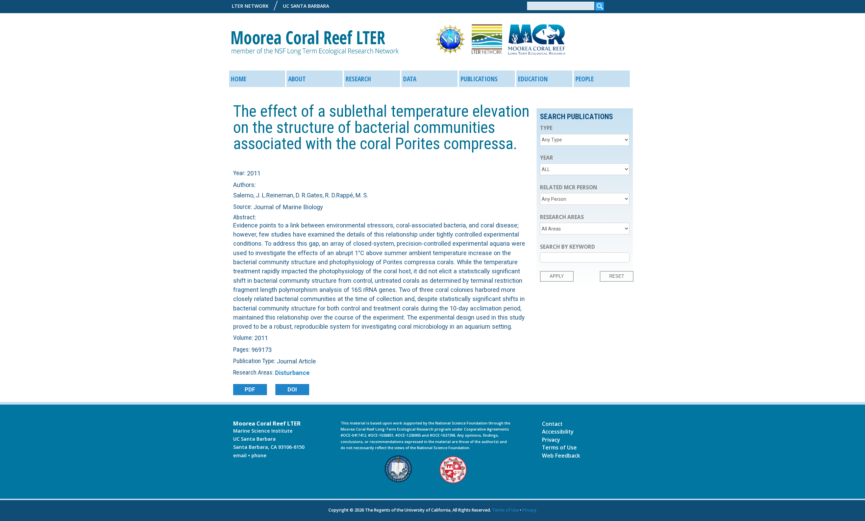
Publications (479, 78)
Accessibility (557, 431)
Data (409, 78)
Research (358, 78)
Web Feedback (561, 455)
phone (259, 455)
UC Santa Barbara (306, 6)
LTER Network (250, 6)
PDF (250, 389)
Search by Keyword (567, 246)
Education (533, 78)
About (297, 78)
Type (546, 128)
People (584, 78)
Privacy (551, 439)
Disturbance (292, 372)
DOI (292, 389)
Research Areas (562, 217)
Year (546, 157)
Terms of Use (559, 447)
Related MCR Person (568, 187)
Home (238, 78)
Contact (552, 424)
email (240, 455)
